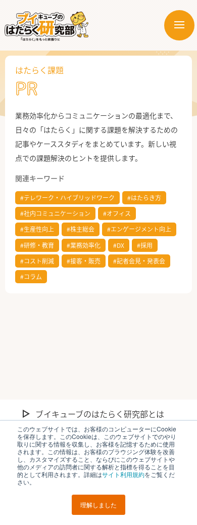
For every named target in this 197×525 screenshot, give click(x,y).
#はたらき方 (144, 197)
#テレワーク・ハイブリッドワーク (67, 197)
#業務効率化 (84, 245)
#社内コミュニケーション (55, 213)
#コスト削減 (37, 260)
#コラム (31, 276)
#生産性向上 (37, 229)
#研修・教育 (37, 245)
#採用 (145, 245)
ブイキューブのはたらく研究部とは (99, 414)
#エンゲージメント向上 (139, 229)
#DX (118, 245)
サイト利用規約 (123, 474)
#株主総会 (80, 229)
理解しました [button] (98, 504)
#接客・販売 (84, 260)
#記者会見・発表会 (139, 260)
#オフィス (117, 213)
